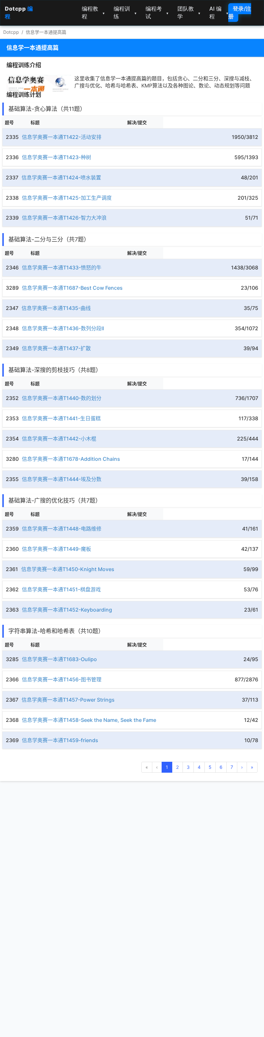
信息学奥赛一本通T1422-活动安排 (61, 137)
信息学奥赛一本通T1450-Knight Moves (67, 569)
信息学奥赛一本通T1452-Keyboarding (67, 609)
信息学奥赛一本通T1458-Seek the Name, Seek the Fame (89, 720)
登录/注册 (239, 12)
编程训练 (125, 12)
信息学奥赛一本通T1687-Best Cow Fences (72, 288)
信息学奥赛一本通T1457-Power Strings (68, 699)
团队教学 (188, 12)
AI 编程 (218, 12)
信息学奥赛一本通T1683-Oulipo (59, 659)
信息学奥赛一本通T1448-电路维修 (61, 528)
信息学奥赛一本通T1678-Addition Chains (71, 459)
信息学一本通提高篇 (46, 32)
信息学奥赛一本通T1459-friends (60, 740)
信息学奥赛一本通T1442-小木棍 (59, 438)
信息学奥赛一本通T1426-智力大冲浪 (64, 217)
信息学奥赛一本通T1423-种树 (56, 157)
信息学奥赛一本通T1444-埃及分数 (61, 479)
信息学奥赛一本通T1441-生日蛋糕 (61, 418)
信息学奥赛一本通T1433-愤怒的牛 (61, 267)
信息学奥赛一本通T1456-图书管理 (61, 679)
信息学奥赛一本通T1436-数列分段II (63, 328)
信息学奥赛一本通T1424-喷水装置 (61, 177)
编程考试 (157, 12)
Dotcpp (11, 32)
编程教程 (93, 12)
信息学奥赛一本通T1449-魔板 (56, 549)
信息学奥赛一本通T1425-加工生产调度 (67, 198)
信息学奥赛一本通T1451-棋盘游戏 (61, 589)
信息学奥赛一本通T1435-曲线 (56, 308)
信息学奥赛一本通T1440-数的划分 (61, 398)
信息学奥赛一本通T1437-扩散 (56, 348)
